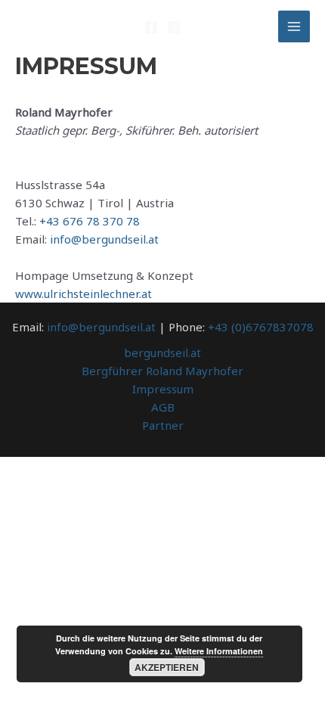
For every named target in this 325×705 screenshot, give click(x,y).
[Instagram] (174, 27)
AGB (163, 407)
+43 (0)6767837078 (261, 326)
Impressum (162, 388)
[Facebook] (151, 27)
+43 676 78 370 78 (89, 220)
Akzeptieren (167, 667)
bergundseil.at (162, 352)
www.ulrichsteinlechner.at (83, 293)
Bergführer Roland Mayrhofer (162, 370)
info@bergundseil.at (104, 239)
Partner (163, 425)
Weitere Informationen (219, 651)
